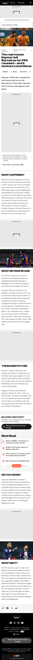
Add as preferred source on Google (16, 426)
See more (16, 466)
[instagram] (18, 623)
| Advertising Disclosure (13, 20)
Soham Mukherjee (4, 50)
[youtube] (22, 623)
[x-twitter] (14, 623)
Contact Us (7, 627)
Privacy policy (25, 627)
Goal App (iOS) (25, 629)
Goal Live (11, 631)
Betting (17, 631)
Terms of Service (16, 627)
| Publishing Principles (24, 20)
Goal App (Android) (15, 629)
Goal (10, 648)
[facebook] (10, 623)
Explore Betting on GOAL (10, 25)
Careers (6, 629)
